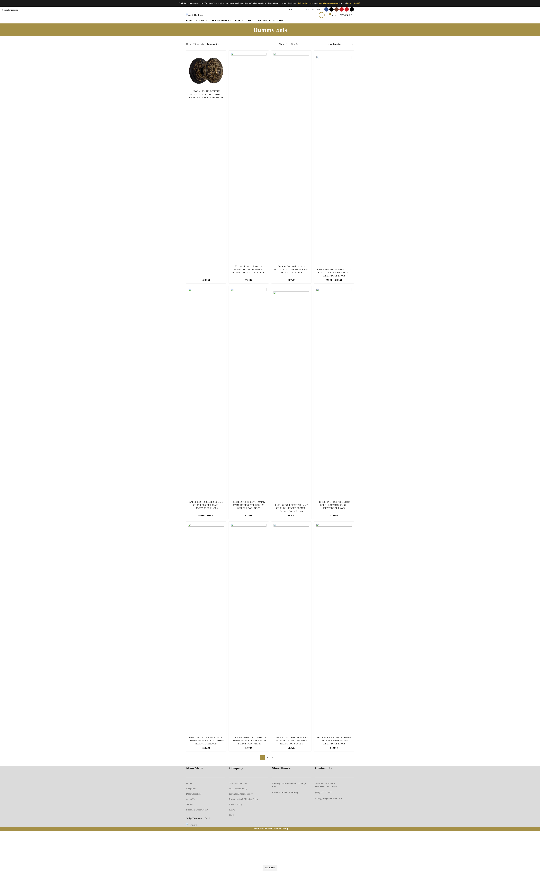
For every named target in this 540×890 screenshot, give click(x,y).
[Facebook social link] (326, 9)
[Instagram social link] (336, 9)
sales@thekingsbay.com (329, 3)
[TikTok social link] (352, 9)
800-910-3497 (353, 3)
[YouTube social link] (341, 9)
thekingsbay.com (305, 3)
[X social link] (331, 9)
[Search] (321, 15)
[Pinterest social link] (347, 9)
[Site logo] (194, 14)
